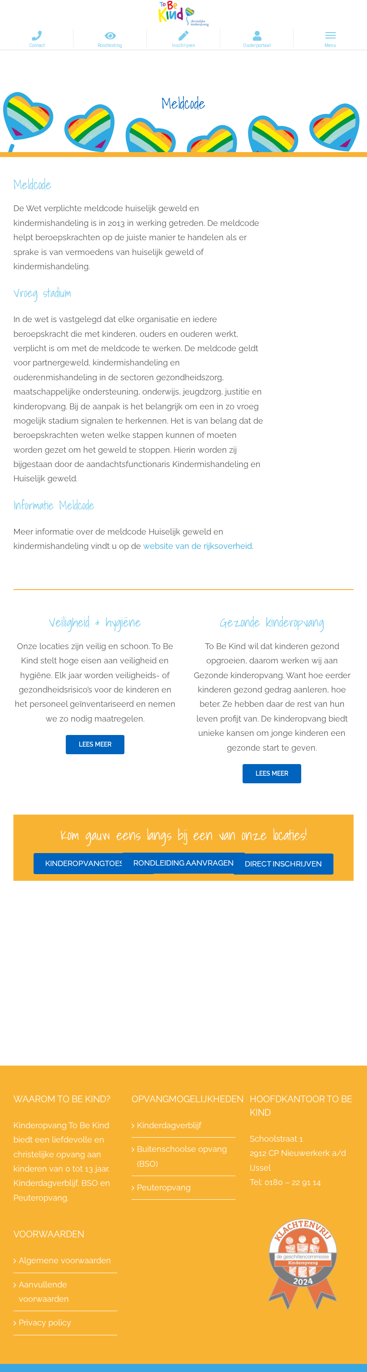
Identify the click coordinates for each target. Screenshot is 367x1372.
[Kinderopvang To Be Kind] (183, 12)
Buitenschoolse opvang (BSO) (182, 1156)
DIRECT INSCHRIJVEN (283, 863)
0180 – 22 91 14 (291, 1182)
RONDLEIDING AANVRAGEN (183, 862)
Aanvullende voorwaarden (44, 1292)
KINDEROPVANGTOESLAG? (94, 863)
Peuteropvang (164, 1187)
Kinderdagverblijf (169, 1125)
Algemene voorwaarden (65, 1260)
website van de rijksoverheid (197, 546)
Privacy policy (45, 1322)
